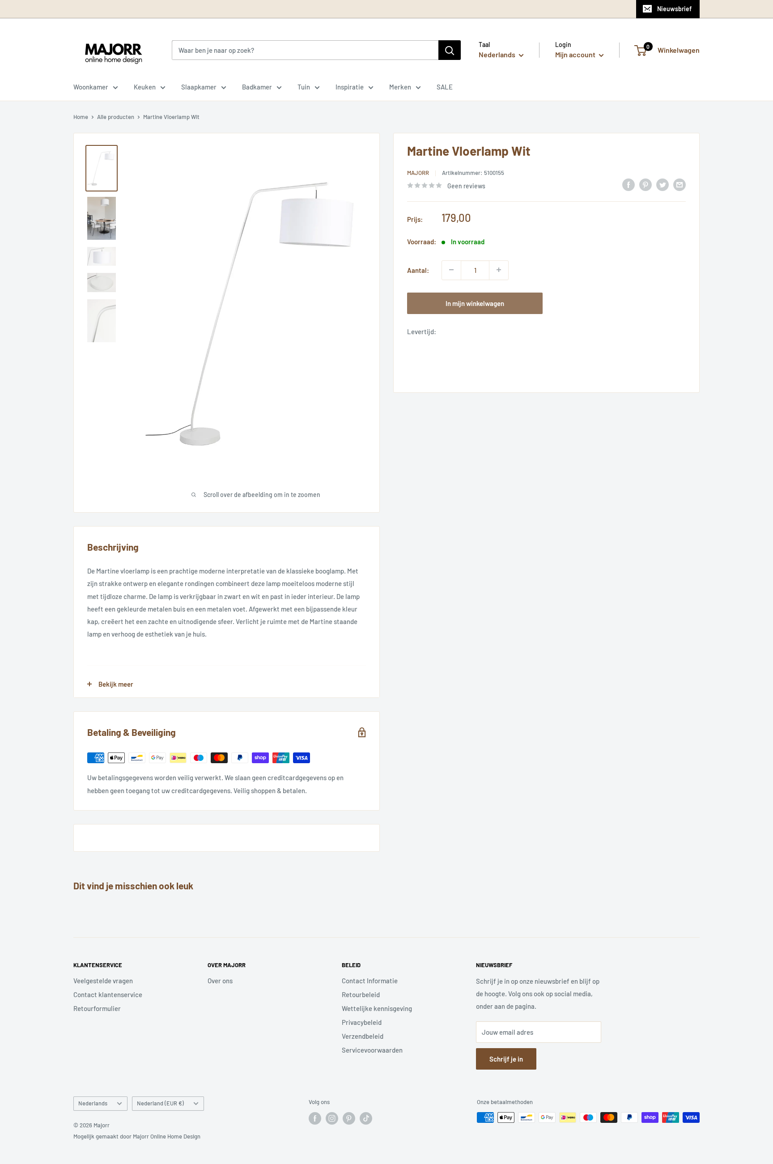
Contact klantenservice (107, 994)
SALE (445, 87)
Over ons (220, 981)
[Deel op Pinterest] (645, 184)
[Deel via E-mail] (679, 184)
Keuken (145, 87)
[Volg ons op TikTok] (366, 1118)
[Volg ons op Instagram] (332, 1118)
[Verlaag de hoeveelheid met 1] (451, 269)
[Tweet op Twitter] (662, 184)
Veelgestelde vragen (103, 981)
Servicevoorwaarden (372, 1050)
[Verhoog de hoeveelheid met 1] (498, 269)
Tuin (303, 87)
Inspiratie (350, 87)
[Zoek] (449, 50)
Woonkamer (90, 87)
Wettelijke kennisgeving (377, 1008)
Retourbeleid (361, 994)
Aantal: (418, 270)
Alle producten (115, 116)
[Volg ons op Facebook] (315, 1118)
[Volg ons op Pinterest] (349, 1118)
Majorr (418, 172)
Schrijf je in (506, 1059)
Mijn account (576, 54)
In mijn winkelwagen (475, 303)
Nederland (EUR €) (160, 1103)
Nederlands (92, 1103)
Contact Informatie (370, 981)
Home (80, 116)
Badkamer (257, 87)
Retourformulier (97, 1008)
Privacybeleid (362, 1022)
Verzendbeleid (362, 1036)
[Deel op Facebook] (628, 184)
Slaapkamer (199, 87)
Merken (400, 87)
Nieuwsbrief (674, 9)
